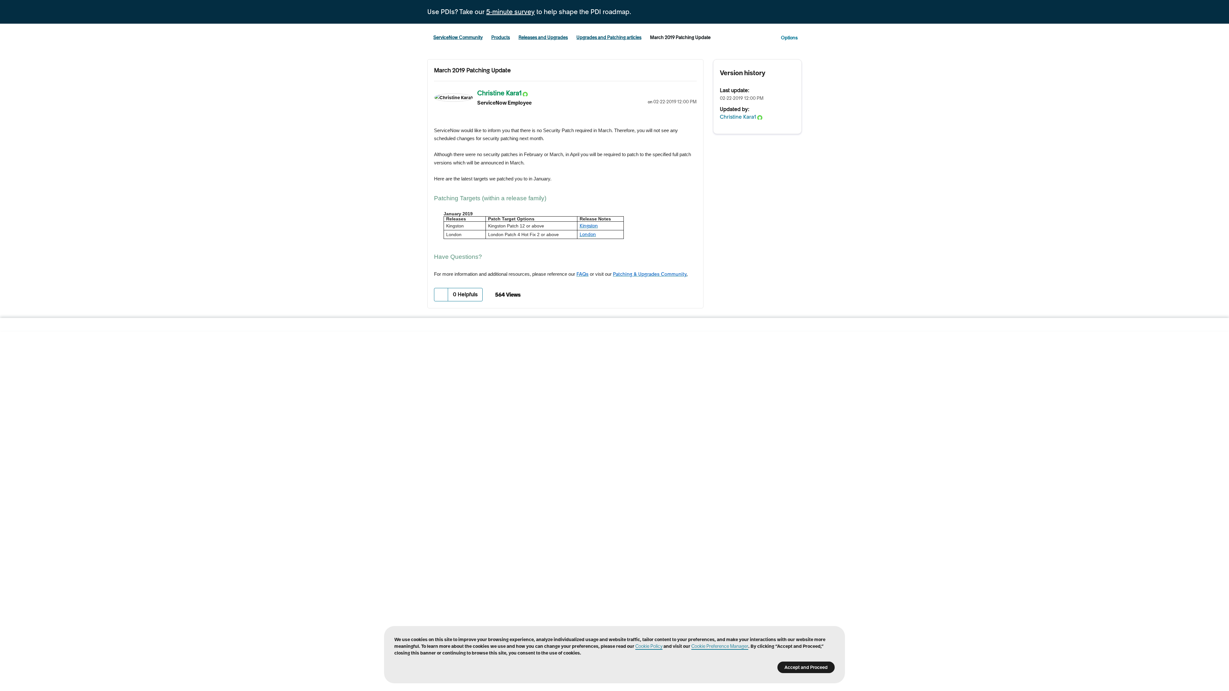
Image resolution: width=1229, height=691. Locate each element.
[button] (441, 294)
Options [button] (789, 38)
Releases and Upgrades (543, 37)
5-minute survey (510, 12)
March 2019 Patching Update (472, 70)
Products (500, 37)
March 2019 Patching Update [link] (680, 37)
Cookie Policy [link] (649, 646)
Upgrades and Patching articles (608, 37)
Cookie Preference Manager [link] (719, 646)
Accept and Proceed (806, 667)
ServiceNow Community (458, 37)
